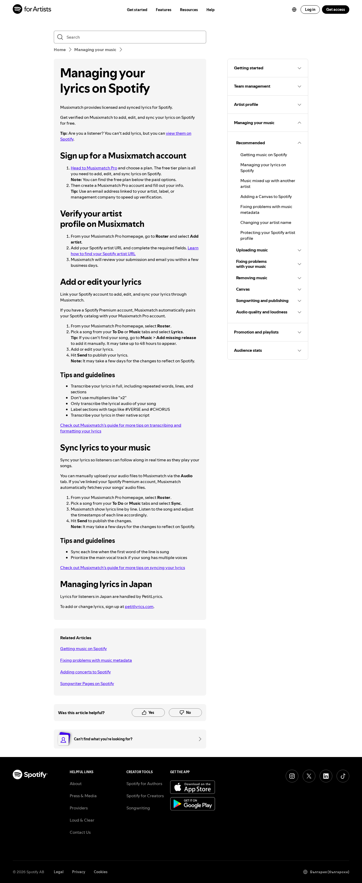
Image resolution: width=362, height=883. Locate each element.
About (76, 783)
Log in (310, 9)
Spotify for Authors (144, 783)
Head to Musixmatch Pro (94, 168)
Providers (79, 808)
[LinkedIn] (326, 776)
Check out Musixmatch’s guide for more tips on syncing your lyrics (122, 567)
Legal (59, 872)
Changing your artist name (265, 222)
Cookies (101, 872)
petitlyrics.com (139, 606)
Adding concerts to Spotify (85, 672)
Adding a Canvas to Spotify (266, 196)
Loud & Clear (82, 820)
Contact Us (80, 832)
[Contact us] (198, 739)
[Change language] (294, 9)
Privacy (78, 872)
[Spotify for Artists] (32, 9)
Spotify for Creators (145, 796)
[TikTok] (343, 776)
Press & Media (83, 796)
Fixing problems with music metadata (96, 660)
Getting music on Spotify (83, 648)
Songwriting (138, 808)
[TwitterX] (309, 776)
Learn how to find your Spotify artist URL (134, 250)
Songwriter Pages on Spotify (87, 683)
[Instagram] (292, 776)
